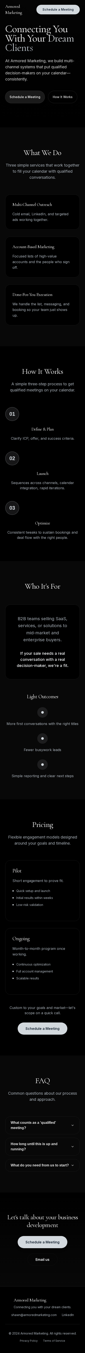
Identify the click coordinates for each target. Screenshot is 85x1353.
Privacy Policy (29, 1340)
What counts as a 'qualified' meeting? (33, 1125)
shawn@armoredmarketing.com (34, 1315)
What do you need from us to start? (40, 1165)
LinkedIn (68, 1315)
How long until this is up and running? (34, 1146)
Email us (42, 1259)
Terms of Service (54, 1340)
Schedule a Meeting (58, 9)
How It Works (63, 97)
